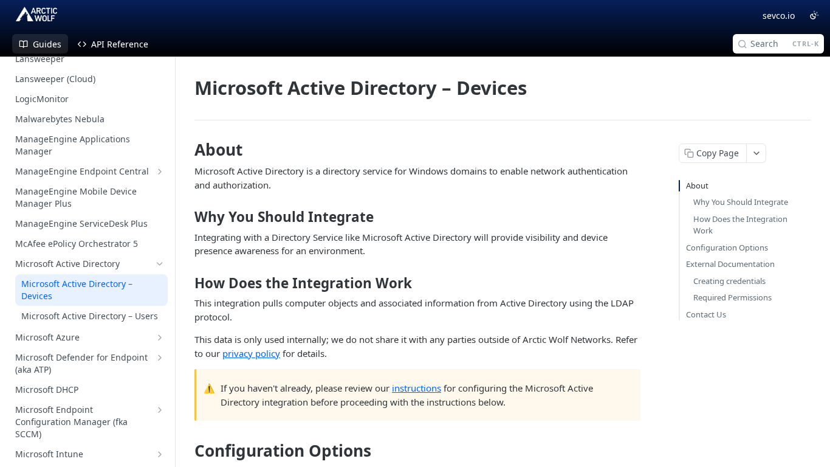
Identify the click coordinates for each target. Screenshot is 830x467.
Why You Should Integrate (740, 201)
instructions (416, 388)
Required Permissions (732, 297)
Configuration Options (727, 247)
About (697, 185)
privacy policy (251, 353)
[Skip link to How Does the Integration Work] (186, 283)
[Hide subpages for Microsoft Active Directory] (160, 264)
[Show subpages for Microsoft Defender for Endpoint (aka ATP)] (160, 357)
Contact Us (706, 314)
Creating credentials (729, 280)
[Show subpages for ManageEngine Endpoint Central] (160, 171)
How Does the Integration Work (740, 225)
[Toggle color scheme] (814, 15)
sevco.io (779, 15)
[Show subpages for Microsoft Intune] (160, 454)
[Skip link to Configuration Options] (186, 451)
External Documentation (730, 263)
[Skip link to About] (186, 149)
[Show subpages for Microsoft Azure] (160, 337)
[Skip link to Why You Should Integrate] (186, 217)
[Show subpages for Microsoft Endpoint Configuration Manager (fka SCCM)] (160, 410)
